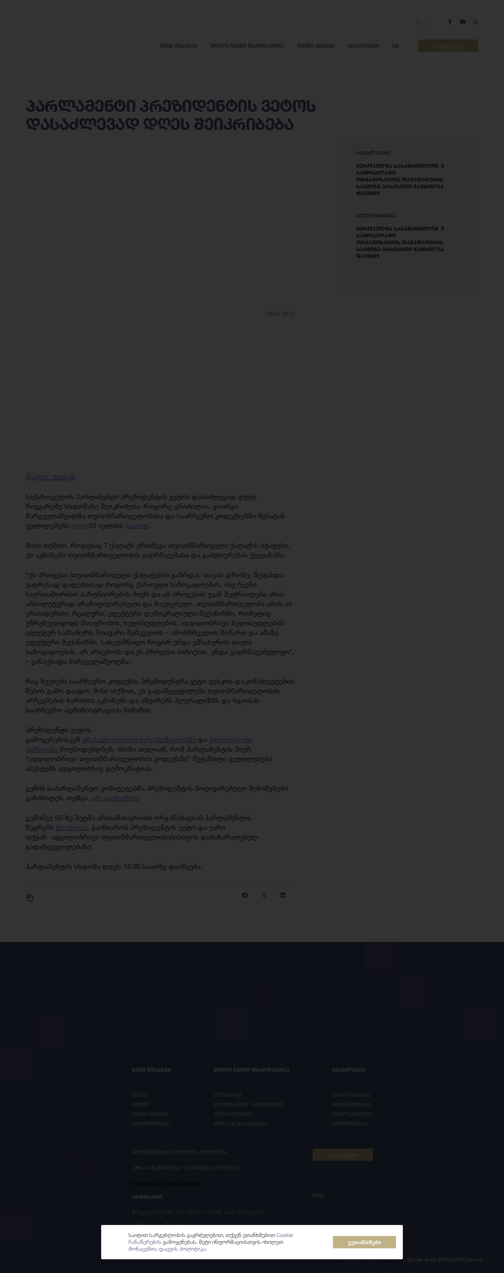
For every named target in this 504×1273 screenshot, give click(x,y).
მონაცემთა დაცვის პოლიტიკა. (168, 1249)
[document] (252, 636)
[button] (364, 1242)
